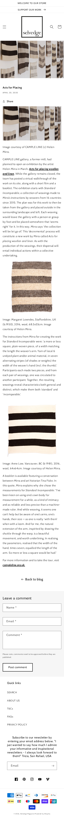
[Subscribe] (53, 766)
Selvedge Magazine (27, 814)
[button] (4, 27)
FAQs (10, 716)
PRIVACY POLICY (17, 724)
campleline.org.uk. (14, 565)
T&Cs (10, 708)
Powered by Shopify (42, 814)
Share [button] (10, 101)
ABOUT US (13, 700)
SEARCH (12, 692)
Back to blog (34, 579)
